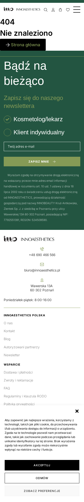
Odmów (42, 478)
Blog (7, 339)
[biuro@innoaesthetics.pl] (42, 264)
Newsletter (12, 355)
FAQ (7, 388)
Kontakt (9, 331)
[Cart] (60, 9)
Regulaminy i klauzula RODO (25, 396)
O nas (8, 323)
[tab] (33, 119)
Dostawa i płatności (18, 372)
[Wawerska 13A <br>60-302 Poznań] (42, 280)
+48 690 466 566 (42, 255)
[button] (77, 411)
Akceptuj (42, 465)
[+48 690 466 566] (42, 249)
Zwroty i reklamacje (18, 380)
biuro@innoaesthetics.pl (42, 270)
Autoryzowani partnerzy (22, 347)
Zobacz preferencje (42, 491)
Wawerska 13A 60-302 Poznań (42, 288)
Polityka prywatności (19, 404)
